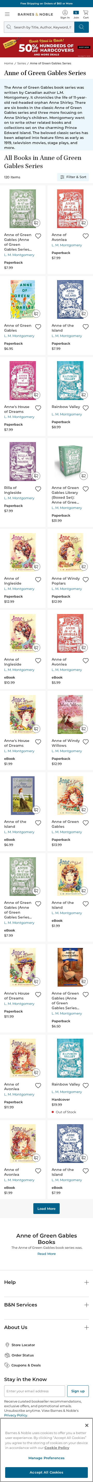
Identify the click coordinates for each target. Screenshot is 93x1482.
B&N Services (20, 1305)
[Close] (86, 1425)
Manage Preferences (46, 1458)
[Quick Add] (36, 223)
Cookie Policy (56, 1448)
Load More (46, 1209)
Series (21, 63)
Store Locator (23, 1345)
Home (8, 63)
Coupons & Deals (26, 1365)
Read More (46, 1254)
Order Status (23, 1355)
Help (10, 1282)
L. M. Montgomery (19, 255)
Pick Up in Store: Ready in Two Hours (46, 3)
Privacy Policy (15, 1415)
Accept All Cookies (46, 1472)
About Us (15, 1327)
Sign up (78, 1391)
